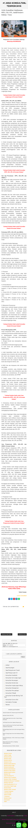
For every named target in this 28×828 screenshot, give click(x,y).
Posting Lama (22, 634)
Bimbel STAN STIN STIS (8, 715)
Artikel (7, 665)
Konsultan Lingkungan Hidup (14, 685)
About (14, 812)
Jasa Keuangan (10, 667)
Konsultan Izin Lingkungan (13, 678)
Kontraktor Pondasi (11, 702)
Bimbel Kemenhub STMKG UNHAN (11, 745)
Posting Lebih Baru (6, 634)
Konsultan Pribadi (11, 693)
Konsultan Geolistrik (11, 675)
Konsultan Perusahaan (12, 690)
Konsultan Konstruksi (12, 683)
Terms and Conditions (11, 823)
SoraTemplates (10, 815)
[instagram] (15, 825)
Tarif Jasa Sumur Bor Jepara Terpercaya (12, 722)
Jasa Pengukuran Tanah (13, 670)
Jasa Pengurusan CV (11, 673)
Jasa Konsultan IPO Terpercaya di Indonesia (13, 712)
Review (8, 704)
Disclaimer (22, 819)
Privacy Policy (15, 819)
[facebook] (12, 825)
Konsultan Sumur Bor (12, 699)
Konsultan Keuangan (12, 680)
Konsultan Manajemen (12, 688)
